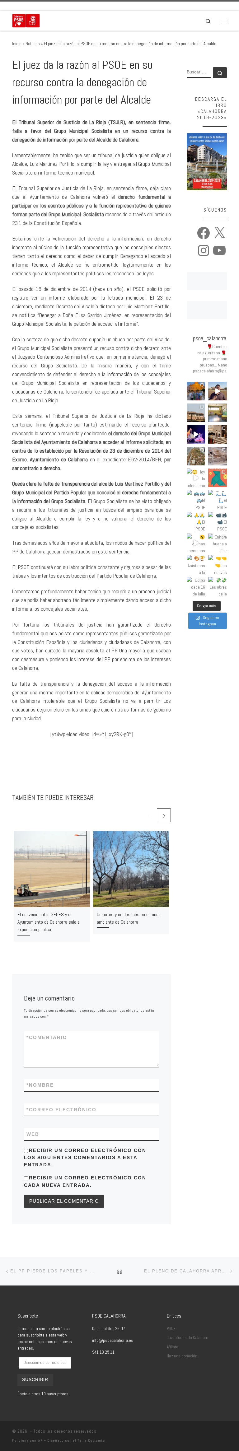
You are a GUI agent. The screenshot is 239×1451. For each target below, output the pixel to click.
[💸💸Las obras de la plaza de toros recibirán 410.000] (217, 586)
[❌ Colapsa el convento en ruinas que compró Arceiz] (217, 391)
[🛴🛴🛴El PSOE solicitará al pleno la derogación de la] (217, 499)
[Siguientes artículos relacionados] (164, 815)
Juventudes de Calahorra (188, 1337)
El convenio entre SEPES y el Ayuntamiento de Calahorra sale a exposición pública (48, 922)
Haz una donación (182, 1356)
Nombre (40, 1085)
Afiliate (172, 1347)
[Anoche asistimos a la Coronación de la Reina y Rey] (196, 391)
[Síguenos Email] (14, 6)
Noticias (33, 43)
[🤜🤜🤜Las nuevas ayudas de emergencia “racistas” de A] (217, 564)
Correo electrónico (61, 1109)
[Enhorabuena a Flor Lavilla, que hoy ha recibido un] (217, 543)
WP (40, 1440)
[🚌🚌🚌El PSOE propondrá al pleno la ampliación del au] (196, 499)
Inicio (16, 43)
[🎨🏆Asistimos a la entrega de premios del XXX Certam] (196, 564)
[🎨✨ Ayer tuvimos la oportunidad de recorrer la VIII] (217, 478)
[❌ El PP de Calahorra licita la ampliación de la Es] (217, 413)
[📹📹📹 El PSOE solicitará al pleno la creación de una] (217, 521)
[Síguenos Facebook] (23, 6)
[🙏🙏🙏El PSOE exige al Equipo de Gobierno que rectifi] (196, 521)
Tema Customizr (91, 1440)
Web (32, 1134)
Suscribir (35, 1379)
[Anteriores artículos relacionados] (149, 815)
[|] (26, 20)
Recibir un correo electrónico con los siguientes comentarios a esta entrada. (85, 1158)
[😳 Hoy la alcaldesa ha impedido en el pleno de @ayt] (196, 478)
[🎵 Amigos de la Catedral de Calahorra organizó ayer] (217, 434)
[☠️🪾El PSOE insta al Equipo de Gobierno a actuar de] (196, 456)
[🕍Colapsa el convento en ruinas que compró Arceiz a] (196, 413)
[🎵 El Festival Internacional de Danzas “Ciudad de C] (196, 434)
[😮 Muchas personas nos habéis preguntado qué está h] (196, 543)
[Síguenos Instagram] (40, 6)
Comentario (46, 1037)
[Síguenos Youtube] (49, 6)
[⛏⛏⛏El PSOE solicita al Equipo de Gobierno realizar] (217, 456)
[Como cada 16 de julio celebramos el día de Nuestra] (196, 586)
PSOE (171, 1328)
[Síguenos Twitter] (31, 6)
